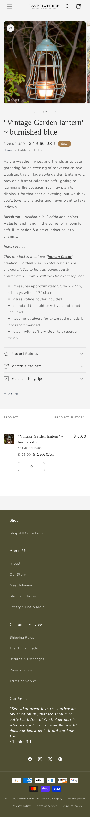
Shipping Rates (22, 637)
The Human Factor (25, 648)
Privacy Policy (21, 670)
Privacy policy (21, 806)
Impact (15, 563)
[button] (9, 6)
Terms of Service (23, 681)
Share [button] (13, 394)
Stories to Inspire (24, 596)
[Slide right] (55, 112)
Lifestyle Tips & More (27, 607)
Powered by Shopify (49, 798)
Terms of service (46, 806)
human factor (60, 256)
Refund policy (76, 798)
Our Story (18, 574)
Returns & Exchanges (27, 659)
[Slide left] (34, 112)
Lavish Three (26, 798)
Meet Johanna (21, 585)
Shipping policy (72, 806)
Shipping (9, 150)
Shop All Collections (26, 533)
